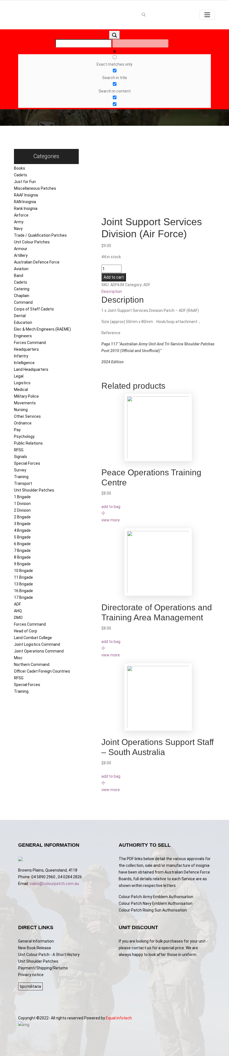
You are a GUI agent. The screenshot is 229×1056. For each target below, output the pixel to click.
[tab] (158, 291)
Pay (17, 430)
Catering (21, 289)
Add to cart (114, 277)
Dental (20, 316)
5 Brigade (22, 537)
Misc (18, 658)
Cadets (20, 175)
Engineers (23, 336)
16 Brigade (23, 590)
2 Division (22, 510)
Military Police (26, 396)
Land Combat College (33, 637)
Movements (25, 403)
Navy (18, 228)
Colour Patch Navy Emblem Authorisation (155, 903)
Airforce (21, 215)
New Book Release (34, 948)
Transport (23, 483)
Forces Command (30, 342)
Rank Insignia (25, 208)
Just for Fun (25, 181)
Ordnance (23, 423)
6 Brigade (22, 544)
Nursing (21, 409)
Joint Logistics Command (37, 644)
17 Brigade (23, 597)
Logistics (22, 383)
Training (21, 476)
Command (23, 302)
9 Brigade (22, 564)
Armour (20, 248)
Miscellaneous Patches (35, 188)
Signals (20, 456)
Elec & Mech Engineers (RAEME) (42, 329)
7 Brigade (22, 550)
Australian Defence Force (36, 262)
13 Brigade (23, 584)
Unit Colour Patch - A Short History (49, 954)
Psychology (24, 436)
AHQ (18, 611)
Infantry (21, 356)
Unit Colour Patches (32, 242)
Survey (20, 470)
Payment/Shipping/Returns (43, 968)
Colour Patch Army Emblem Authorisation (156, 896)
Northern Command (31, 664)
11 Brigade (23, 577)
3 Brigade (22, 523)
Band (18, 275)
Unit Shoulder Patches (34, 490)
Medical (21, 389)
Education (23, 322)
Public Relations (28, 443)
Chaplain (21, 295)
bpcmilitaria (30, 986)
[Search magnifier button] (114, 35)
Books (19, 168)
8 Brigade (22, 557)
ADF (17, 604)
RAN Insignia (25, 202)
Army (18, 222)
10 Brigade (23, 570)
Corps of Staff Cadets (34, 309)
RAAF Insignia (26, 195)
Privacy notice (31, 974)
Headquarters (26, 349)
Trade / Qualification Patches (40, 235)
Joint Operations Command (39, 651)
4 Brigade (22, 530)
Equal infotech (119, 1018)
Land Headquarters (31, 369)
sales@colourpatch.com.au (54, 883)
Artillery (21, 255)
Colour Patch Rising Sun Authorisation (153, 910)
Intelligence (24, 362)
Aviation (21, 269)
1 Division (22, 503)
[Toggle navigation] (207, 15)
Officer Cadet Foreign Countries (42, 671)
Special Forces (27, 463)
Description (111, 291)
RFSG (18, 450)
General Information (36, 941)
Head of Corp (25, 631)
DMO (18, 617)
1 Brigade (22, 497)
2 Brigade (22, 517)
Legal (18, 376)
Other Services (27, 416)
